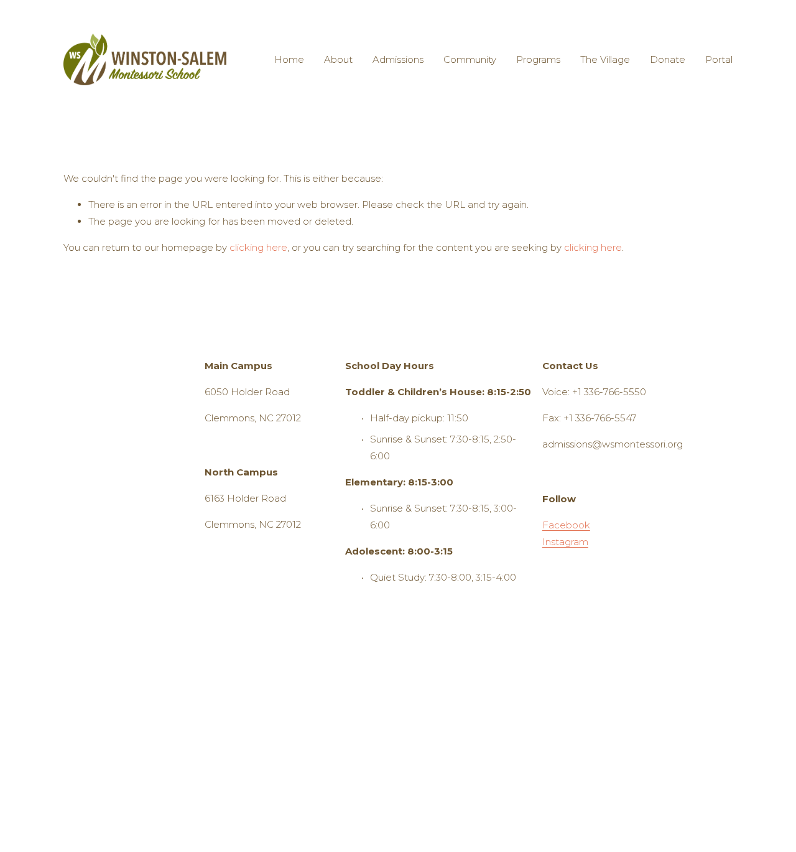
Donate (667, 59)
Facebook (566, 525)
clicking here (258, 247)
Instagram (565, 542)
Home (289, 59)
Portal (719, 59)
